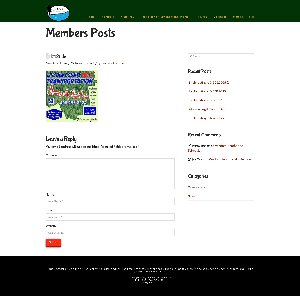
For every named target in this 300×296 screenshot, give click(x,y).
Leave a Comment (114, 63)
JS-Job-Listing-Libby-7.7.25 (206, 118)
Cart (250, 269)
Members (61, 269)
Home (50, 269)
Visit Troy (75, 269)
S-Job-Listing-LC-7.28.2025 (206, 109)
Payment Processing (232, 269)
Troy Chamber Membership (151, 272)
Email (50, 210)
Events (214, 269)
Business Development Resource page (122, 269)
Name (50, 194)
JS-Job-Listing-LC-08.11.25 (205, 100)
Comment (53, 155)
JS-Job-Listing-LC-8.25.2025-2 (208, 82)
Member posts (197, 187)
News (191, 196)
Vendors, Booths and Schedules (230, 159)
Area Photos (154, 269)
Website (51, 226)
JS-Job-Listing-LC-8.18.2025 (207, 91)
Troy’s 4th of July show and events (186, 269)
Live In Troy (91, 269)
